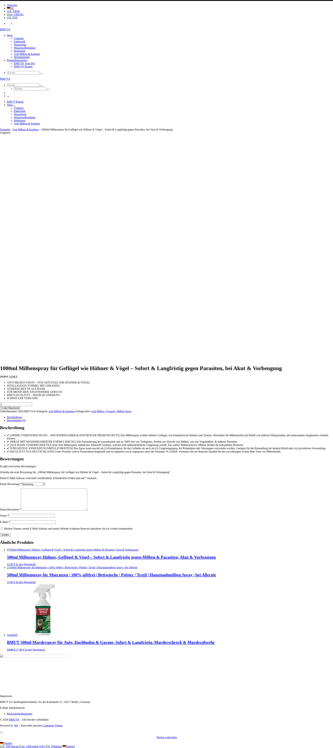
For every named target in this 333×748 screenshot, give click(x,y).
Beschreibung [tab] (14, 417)
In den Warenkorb (10, 408)
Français (14, 746)
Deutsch (7, 743)
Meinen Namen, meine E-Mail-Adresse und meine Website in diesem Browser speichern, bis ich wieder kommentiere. (68, 528)
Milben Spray (124, 411)
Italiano (58, 746)
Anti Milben (97, 411)
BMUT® (14, 719)
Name (4, 515)
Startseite (5, 129)
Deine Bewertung (11, 484)
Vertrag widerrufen (166, 737)
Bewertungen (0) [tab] (16, 420)
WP (16, 725)
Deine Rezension (10, 509)
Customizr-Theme (52, 725)
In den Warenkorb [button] (26, 564)
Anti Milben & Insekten (25, 129)
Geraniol (110, 411)
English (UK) (38, 746)
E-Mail (5, 522)
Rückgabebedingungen (19, 713)
